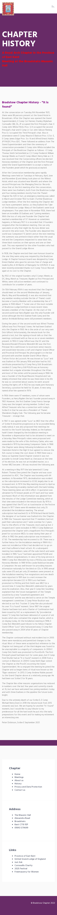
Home (17, 774)
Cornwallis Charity (23, 865)
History (18, 784)
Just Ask (18, 862)
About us (19, 780)
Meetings (19, 777)
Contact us (20, 790)
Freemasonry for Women (27, 872)
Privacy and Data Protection (28, 787)
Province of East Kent (25, 856)
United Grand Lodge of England (30, 859)
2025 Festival (21, 869)
